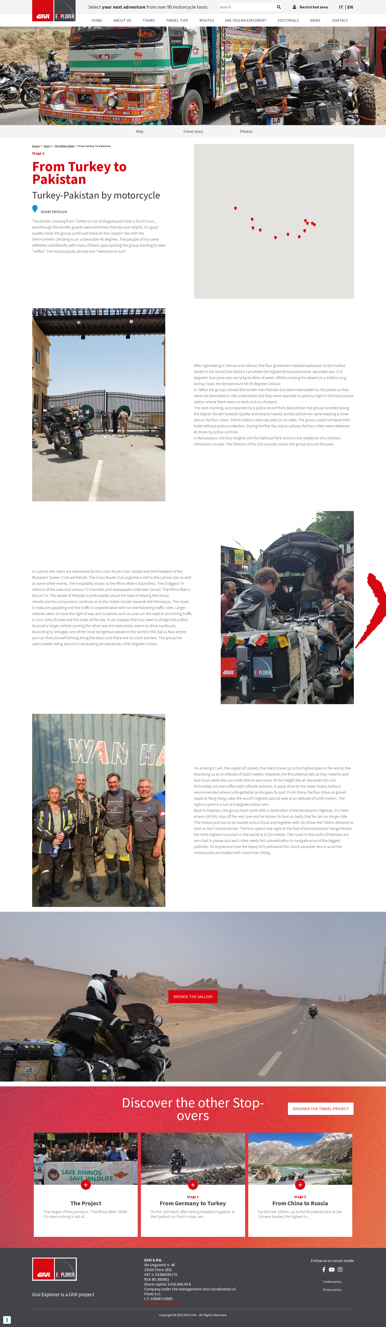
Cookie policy (332, 1282)
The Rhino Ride (64, 146)
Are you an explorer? (245, 20)
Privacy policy (332, 1290)
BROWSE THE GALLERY (193, 996)
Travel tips (177, 20)
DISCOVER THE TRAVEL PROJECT (321, 1108)
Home (96, 20)
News (315, 20)
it (341, 7)
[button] (235, 208)
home (36, 146)
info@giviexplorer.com (163, 1303)
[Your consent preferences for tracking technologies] (7, 1320)
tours (47, 146)
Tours (149, 20)
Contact (340, 20)
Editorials (288, 20)
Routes (206, 20)
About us (122, 20)
